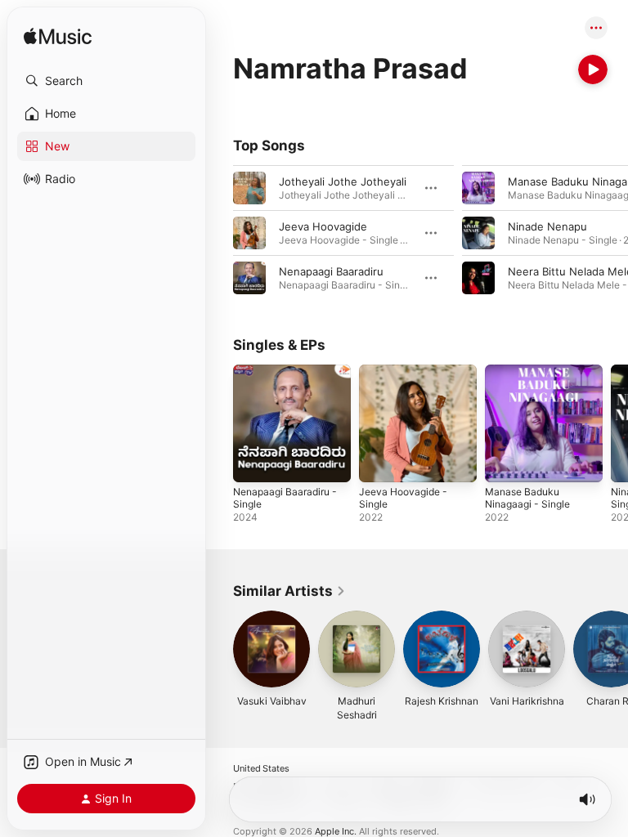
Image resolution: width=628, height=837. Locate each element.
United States (261, 768)
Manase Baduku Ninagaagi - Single (527, 498)
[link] (289, 591)
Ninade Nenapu (547, 226)
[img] (58, 37)
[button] (106, 81)
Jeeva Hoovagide (323, 226)
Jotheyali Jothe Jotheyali (342, 181)
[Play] (593, 69)
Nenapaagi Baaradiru (331, 271)
